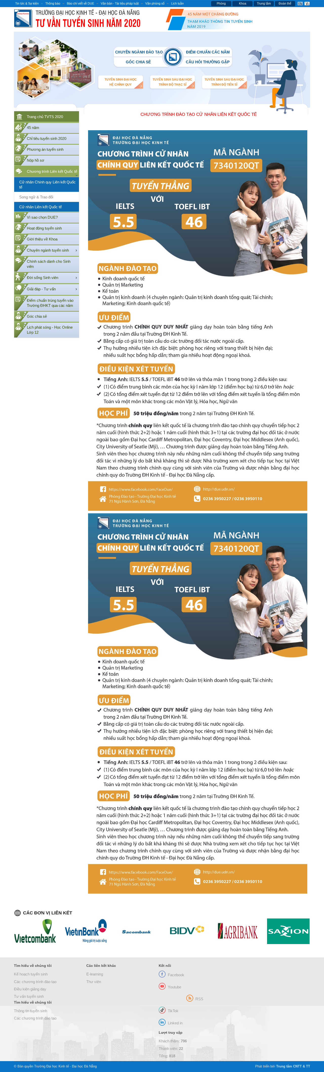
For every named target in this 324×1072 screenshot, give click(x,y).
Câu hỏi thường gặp (208, 62)
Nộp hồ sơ (35, 160)
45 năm (33, 128)
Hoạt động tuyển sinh (44, 228)
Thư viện (93, 982)
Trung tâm (264, 3)
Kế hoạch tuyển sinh (31, 974)
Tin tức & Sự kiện (27, 3)
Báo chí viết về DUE (80, 3)
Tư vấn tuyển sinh (29, 996)
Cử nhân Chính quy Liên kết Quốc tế (47, 184)
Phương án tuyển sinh (45, 149)
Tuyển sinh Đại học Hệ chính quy (121, 82)
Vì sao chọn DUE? (42, 217)
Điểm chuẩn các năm (208, 52)
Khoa (242, 3)
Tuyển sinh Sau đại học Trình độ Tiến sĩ (224, 82)
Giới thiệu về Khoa (42, 239)
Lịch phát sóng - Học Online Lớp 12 (50, 329)
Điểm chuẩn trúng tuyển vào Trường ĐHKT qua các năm (50, 303)
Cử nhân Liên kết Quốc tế (40, 207)
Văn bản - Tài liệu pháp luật (120, 3)
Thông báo (52, 3)
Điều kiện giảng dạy (30, 989)
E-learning (94, 974)
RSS (199, 999)
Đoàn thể (285, 3)
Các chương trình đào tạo (35, 982)
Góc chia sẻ (138, 62)
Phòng (221, 3)
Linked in (175, 1023)
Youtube (174, 987)
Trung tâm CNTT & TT (293, 1066)
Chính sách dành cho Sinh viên (48, 264)
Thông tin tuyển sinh (30, 1011)
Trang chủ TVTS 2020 (45, 117)
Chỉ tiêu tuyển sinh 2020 (46, 139)
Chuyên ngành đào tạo (139, 52)
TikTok (173, 1011)
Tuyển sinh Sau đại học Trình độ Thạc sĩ (172, 82)
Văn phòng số (155, 3)
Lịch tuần (177, 3)
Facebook (176, 975)
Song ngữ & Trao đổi (36, 197)
